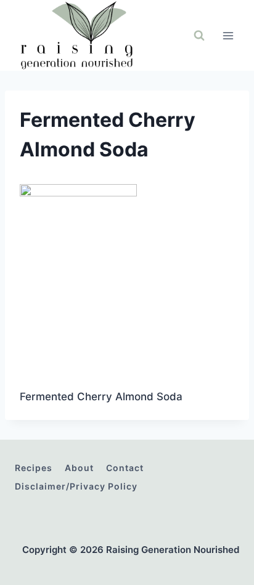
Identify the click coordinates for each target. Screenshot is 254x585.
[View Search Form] (199, 36)
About (79, 467)
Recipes (33, 467)
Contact (125, 467)
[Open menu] (227, 35)
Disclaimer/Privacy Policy (76, 486)
